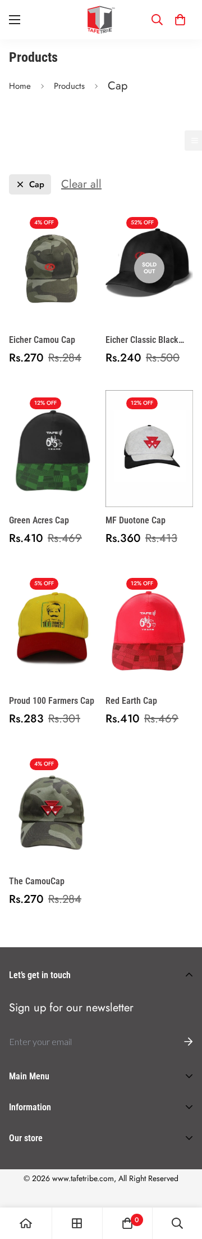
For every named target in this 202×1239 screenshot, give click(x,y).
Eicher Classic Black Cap (141, 340)
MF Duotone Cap (135, 520)
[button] (180, 20)
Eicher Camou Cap (42, 339)
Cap (36, 184)
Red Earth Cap (131, 700)
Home (20, 86)
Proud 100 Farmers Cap (51, 700)
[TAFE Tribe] (101, 19)
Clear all (81, 184)
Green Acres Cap (39, 520)
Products (69, 86)
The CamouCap (37, 881)
